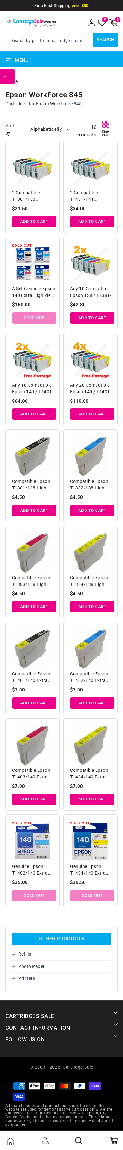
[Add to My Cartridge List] (49, 153)
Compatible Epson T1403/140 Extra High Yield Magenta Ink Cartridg (32, 774)
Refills (24, 953)
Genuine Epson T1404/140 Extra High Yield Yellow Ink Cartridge (91, 870)
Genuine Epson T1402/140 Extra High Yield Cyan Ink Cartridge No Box (32, 870)
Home (10, 1141)
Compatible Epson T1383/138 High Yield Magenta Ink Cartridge (31, 581)
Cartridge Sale (78, 1067)
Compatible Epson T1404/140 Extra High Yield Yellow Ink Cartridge (91, 774)
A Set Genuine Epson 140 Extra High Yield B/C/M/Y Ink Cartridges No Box (34, 292)
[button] (113, 23)
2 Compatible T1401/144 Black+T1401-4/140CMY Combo (89, 196)
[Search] (79, 1140)
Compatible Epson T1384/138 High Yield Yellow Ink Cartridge (89, 581)
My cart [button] (113, 1140)
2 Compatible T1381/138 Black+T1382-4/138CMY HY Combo (27, 196)
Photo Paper (31, 966)
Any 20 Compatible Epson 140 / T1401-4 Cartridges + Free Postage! (92, 389)
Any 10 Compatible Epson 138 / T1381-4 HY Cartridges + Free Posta (92, 292)
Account (44, 1140)
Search (105, 39)
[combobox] (47, 40)
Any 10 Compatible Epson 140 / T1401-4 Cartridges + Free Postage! (34, 389)
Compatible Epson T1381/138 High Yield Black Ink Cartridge (31, 485)
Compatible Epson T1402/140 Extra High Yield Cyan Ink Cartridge (90, 677)
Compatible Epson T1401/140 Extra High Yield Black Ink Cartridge (32, 677)
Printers (26, 978)
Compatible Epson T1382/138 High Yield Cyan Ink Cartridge (89, 485)
